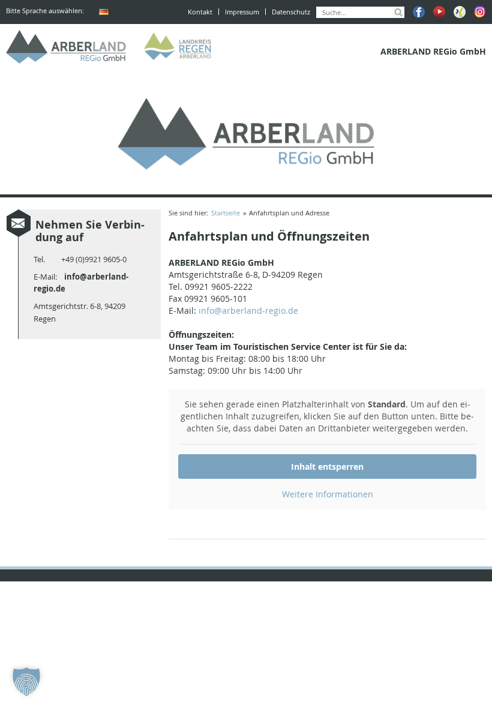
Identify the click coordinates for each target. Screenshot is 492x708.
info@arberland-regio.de (248, 310)
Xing (460, 12)
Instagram (480, 12)
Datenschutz (291, 11)
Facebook (419, 12)
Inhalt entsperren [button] (327, 466)
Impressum (242, 11)
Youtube (439, 12)
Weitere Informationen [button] (327, 494)
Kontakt (200, 11)
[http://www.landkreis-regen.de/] (180, 47)
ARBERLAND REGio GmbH (66, 47)
